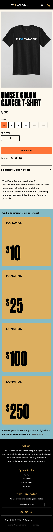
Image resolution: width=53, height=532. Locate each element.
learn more (37, 433)
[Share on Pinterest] (20, 158)
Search (26, 485)
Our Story (26, 478)
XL (26, 125)
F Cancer (27, 520)
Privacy (35, 524)
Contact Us (26, 482)
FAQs (26, 475)
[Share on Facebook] (12, 158)
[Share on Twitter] (16, 158)
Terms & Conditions (16, 524)
